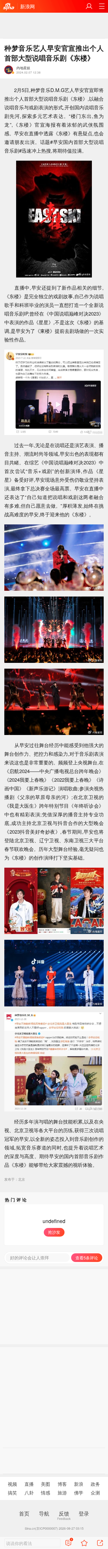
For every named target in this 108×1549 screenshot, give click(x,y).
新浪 (78, 1484)
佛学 (78, 1492)
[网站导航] (101, 6)
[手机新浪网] (8, 7)
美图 (45, 1484)
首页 (24, 1513)
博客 (62, 1484)
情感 (45, 1492)
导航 (44, 1513)
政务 (95, 1484)
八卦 (29, 1492)
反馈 (64, 1513)
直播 (29, 1484)
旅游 (62, 1492)
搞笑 (12, 1492)
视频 (12, 1484)
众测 (95, 1492)
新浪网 (27, 6)
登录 (84, 1513)
